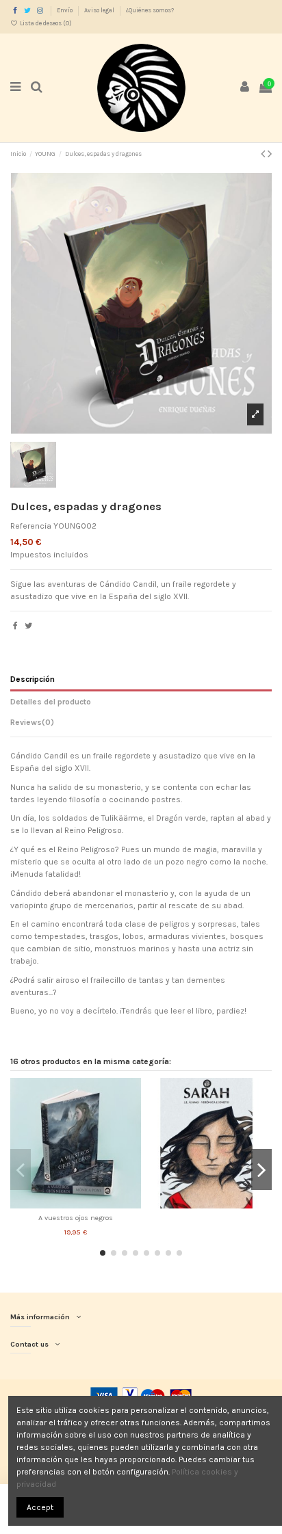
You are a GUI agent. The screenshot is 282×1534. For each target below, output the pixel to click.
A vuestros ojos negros (75, 1217)
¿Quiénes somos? (150, 10)
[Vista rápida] (92, 1204)
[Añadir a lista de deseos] (59, 1204)
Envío (65, 10)
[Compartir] (15, 626)
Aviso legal (100, 10)
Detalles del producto (50, 701)
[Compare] (76, 1204)
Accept (40, 1507)
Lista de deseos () (45, 23)
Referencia (30, 526)
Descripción (32, 679)
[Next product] (270, 153)
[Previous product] (264, 153)
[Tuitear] (28, 626)
